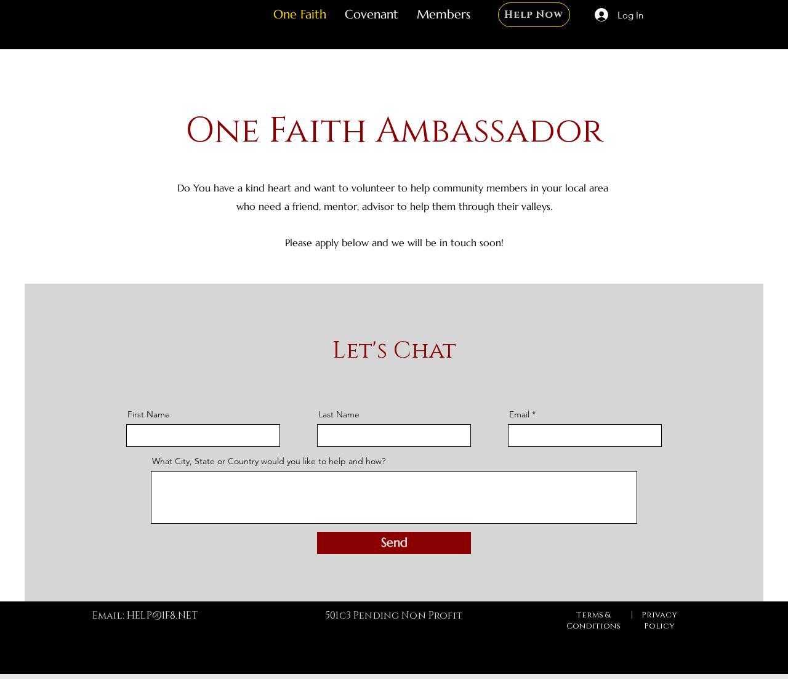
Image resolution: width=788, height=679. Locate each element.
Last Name (339, 414)
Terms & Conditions (593, 620)
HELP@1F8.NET (162, 615)
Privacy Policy (659, 620)
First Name (148, 414)
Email (519, 414)
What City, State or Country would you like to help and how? (268, 461)
